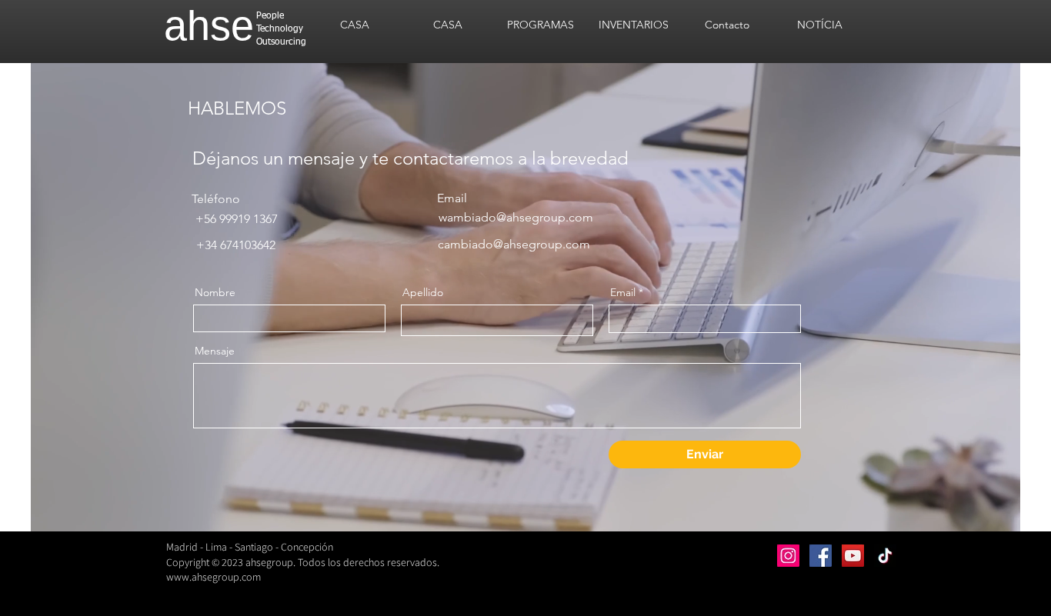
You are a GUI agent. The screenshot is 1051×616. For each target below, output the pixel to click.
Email (623, 292)
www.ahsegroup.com (213, 577)
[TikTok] (885, 555)
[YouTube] (853, 555)
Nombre (215, 292)
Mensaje (215, 350)
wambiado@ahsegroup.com (516, 217)
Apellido (422, 292)
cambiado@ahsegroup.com (514, 244)
